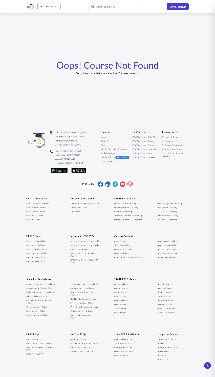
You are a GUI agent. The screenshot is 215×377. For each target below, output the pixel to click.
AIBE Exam (75, 211)
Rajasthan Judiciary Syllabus (82, 303)
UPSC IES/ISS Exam (34, 215)
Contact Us (163, 359)
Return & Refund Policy (168, 347)
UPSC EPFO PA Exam (35, 207)
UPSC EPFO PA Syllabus (36, 249)
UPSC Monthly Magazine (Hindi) (84, 241)
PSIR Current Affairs (79, 249)
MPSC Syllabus (120, 292)
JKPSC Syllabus (120, 308)
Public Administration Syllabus (127, 257)
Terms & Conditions (167, 339)
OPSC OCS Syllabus (166, 308)
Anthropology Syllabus (168, 241)
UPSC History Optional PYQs (39, 343)
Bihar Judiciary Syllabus (36, 296)
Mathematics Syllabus (168, 253)
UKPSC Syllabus (121, 288)
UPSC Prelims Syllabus (36, 241)
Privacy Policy (164, 351)
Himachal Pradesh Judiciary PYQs (85, 343)
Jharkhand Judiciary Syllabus (83, 299)
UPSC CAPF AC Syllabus (36, 253)
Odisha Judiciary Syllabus (81, 311)
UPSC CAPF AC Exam (35, 211)
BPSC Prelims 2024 (123, 355)
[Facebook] (100, 184)
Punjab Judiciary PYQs (80, 347)
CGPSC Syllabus (165, 284)
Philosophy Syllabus (167, 249)
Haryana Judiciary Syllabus (82, 288)
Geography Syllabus (123, 249)
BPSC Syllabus (120, 296)
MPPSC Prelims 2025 (123, 339)
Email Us (162, 355)
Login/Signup (178, 6)
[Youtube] (122, 184)
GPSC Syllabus (120, 304)
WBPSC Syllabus (165, 304)
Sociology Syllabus (122, 245)
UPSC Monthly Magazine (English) (85, 245)
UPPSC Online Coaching (125, 203)
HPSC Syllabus (164, 288)
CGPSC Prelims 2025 (123, 347)
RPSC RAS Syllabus (166, 300)
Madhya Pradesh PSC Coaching (128, 219)
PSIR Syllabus (120, 241)
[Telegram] (115, 184)
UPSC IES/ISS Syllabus (35, 257)
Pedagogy (162, 343)
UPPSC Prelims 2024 (123, 351)
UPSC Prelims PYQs (35, 354)
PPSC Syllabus (120, 312)
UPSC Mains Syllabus (35, 245)
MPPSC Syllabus (165, 292)
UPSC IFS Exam (33, 219)
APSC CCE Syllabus (166, 312)
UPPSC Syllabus (121, 284)
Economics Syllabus (167, 257)
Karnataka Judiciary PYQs (81, 351)
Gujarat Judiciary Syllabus (37, 307)
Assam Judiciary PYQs (80, 339)
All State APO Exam (79, 207)
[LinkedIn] (108, 184)
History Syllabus (121, 253)
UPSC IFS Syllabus (34, 261)
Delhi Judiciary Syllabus (36, 311)
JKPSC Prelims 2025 (123, 343)
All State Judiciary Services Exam (84, 203)
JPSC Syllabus (164, 296)
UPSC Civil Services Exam (37, 203)
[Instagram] (130, 184)
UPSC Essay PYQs (34, 339)
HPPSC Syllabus (121, 300)
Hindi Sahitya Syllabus (167, 245)
